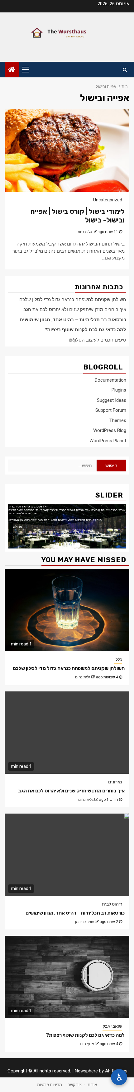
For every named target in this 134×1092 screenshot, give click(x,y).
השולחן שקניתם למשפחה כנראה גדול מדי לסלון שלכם (72, 299)
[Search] (125, 70)
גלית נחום (84, 232)
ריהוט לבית (112, 904)
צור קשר (75, 1084)
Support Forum (110, 410)
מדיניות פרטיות (49, 1084)
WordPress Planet (107, 440)
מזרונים (115, 781)
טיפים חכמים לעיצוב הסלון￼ (97, 340)
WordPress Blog (109, 430)
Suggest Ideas (111, 400)
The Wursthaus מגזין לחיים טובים (67, 33)
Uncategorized (107, 199)
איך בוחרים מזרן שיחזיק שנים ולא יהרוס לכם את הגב (74, 309)
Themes (117, 420)
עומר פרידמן (84, 922)
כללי (118, 659)
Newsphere (86, 1071)
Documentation (110, 380)
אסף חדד (86, 1044)
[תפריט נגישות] (119, 1077)
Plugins (119, 390)
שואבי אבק (112, 1026)
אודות (92, 1084)
